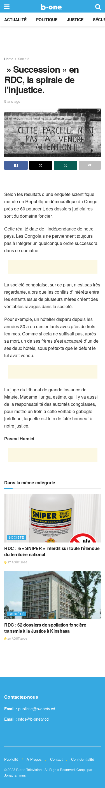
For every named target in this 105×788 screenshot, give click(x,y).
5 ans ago (12, 101)
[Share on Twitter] (41, 165)
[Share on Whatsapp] (65, 165)
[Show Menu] (7, 6)
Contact (56, 759)
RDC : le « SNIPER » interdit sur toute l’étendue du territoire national (52, 551)
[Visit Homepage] (52, 6)
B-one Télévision (29, 769)
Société (23, 58)
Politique (46, 19)
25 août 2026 (17, 638)
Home (8, 58)
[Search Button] (98, 6)
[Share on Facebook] (16, 165)
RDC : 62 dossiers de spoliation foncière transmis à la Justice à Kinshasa (45, 628)
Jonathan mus (15, 775)
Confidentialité (82, 759)
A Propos (34, 759)
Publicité (11, 759)
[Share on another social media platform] (90, 165)
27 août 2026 (17, 562)
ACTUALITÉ (15, 19)
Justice (75, 19)
